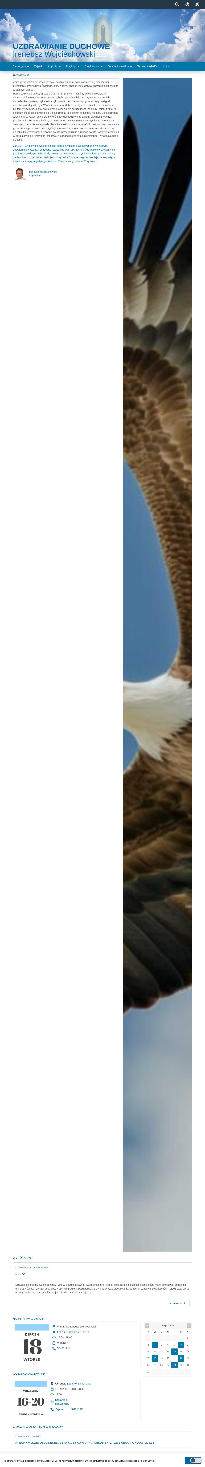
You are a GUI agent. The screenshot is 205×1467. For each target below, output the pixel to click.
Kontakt (167, 66)
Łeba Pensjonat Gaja (79, 1383)
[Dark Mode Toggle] (196, 1460)
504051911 (63, 1348)
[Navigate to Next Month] (189, 1325)
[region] (102, 1459)
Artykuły (52, 66)
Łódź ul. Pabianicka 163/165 (73, 1332)
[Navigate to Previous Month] (147, 1325)
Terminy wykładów (147, 66)
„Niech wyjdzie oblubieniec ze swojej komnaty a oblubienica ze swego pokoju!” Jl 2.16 (84, 1442)
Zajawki (38, 66)
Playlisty (71, 66)
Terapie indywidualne (120, 66)
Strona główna (21, 66)
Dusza (20, 1273)
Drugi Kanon (92, 66)
